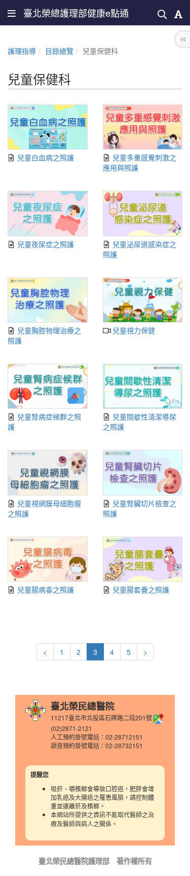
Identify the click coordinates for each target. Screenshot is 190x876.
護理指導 (22, 51)
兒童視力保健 (132, 330)
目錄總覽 (59, 51)
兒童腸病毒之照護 (44, 589)
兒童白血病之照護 (44, 157)
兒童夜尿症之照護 (44, 244)
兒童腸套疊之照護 (139, 589)
